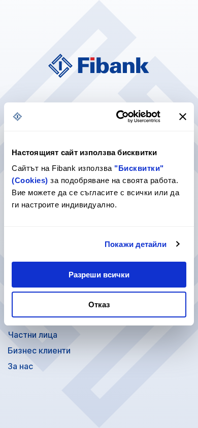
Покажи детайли (136, 244)
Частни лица (32, 335)
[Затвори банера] (182, 116)
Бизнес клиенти (39, 350)
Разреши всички (99, 274)
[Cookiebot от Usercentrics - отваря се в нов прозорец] (120, 116)
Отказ (99, 304)
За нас (20, 366)
